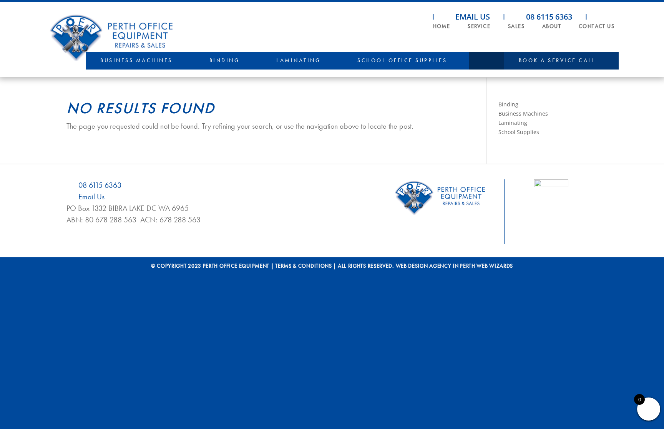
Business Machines (136, 60)
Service (479, 26)
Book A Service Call (557, 60)
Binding (224, 60)
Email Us (471, 17)
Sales (516, 26)
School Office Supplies (402, 60)
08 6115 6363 (548, 17)
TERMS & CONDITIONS (303, 265)
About (551, 26)
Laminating (298, 60)
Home (441, 26)
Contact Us (596, 26)
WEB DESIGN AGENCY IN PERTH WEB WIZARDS (454, 265)
